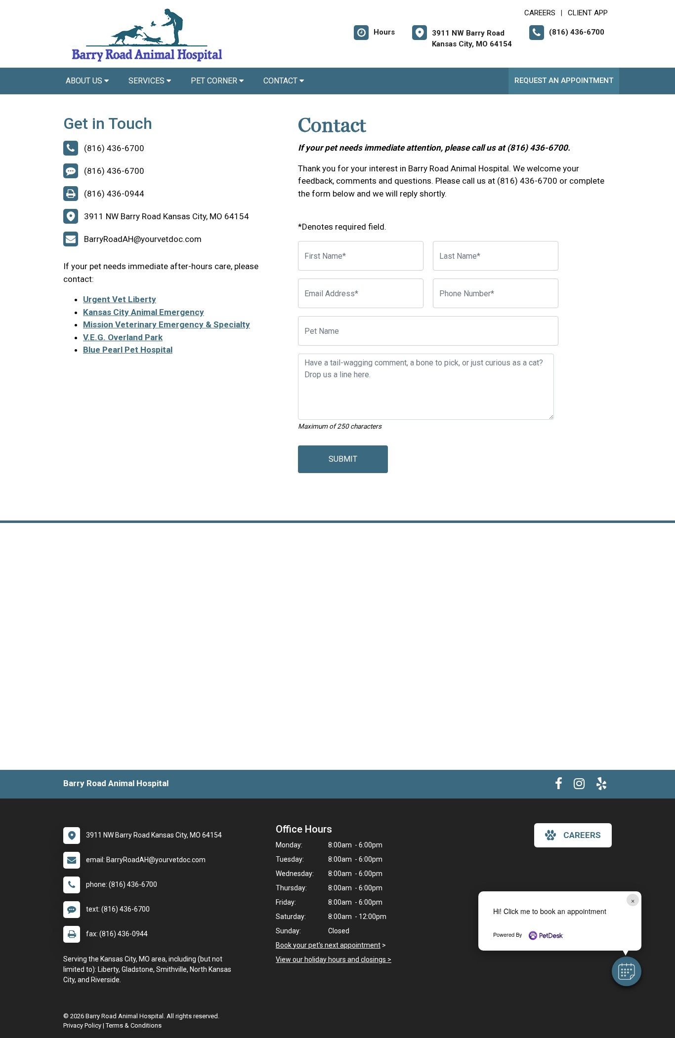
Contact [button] (281, 80)
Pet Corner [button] (215, 80)
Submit (343, 459)
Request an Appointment (563, 80)
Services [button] (147, 80)
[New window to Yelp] (601, 786)
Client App (588, 12)
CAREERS (539, 12)
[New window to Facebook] (558, 786)
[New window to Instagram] (579, 786)
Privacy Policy (82, 1025)
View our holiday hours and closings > (333, 959)
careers (582, 835)
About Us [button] (85, 80)
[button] (626, 971)
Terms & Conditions (134, 1025)
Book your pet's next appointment (328, 945)
